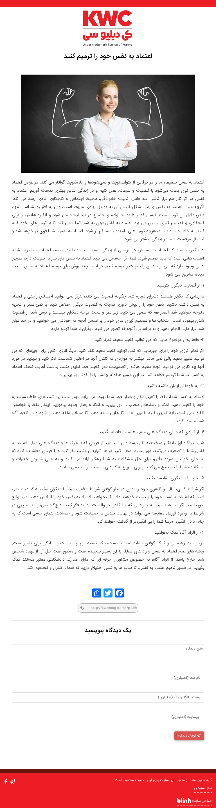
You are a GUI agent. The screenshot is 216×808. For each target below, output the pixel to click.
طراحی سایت (201, 801)
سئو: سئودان (203, 788)
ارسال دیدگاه (187, 735)
